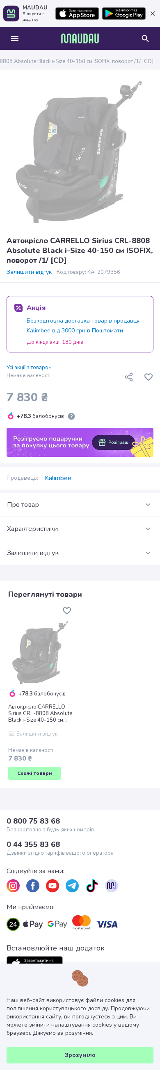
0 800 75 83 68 (33, 821)
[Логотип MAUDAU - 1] (80, 38)
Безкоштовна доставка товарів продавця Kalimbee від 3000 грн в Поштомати (83, 325)
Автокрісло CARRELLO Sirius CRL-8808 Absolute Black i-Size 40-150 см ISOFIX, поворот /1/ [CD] (40, 713)
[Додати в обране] (148, 377)
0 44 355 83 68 (33, 844)
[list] (13, 885)
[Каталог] (15, 38)
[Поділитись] (129, 377)
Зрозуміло (80, 1055)
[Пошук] (145, 38)
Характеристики (32, 528)
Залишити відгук (29, 272)
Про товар (23, 504)
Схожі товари (34, 773)
